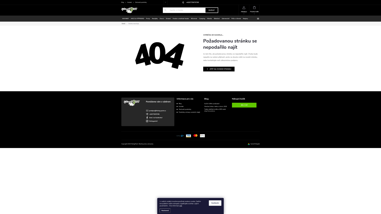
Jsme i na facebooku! (155, 118)
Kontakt (129, 2)
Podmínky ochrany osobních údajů (189, 112)
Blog (122, 2)
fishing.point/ (153, 121)
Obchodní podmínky (141, 2)
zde (180, 206)
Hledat (211, 10)
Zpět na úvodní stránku (220, 69)
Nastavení (165, 210)
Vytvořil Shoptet (255, 144)
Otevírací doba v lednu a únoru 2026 (215, 106)
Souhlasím (215, 203)
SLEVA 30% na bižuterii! (211, 104)
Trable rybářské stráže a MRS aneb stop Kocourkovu (215, 110)
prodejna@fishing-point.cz (157, 111)
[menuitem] (125, 19)
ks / (244, 105)
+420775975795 (154, 114)
